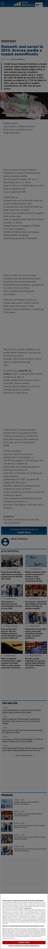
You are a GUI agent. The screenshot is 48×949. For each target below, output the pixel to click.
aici (12, 917)
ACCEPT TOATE (24, 942)
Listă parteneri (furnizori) (8, 938)
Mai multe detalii (27, 908)
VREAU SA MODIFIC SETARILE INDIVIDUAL (24, 946)
